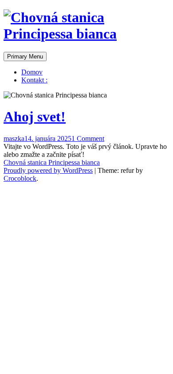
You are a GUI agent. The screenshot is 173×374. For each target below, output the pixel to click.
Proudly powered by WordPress (48, 170)
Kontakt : (34, 80)
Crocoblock (20, 178)
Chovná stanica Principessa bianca (52, 162)
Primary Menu (25, 56)
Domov (32, 72)
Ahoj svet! (35, 117)
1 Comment (87, 138)
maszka (14, 138)
